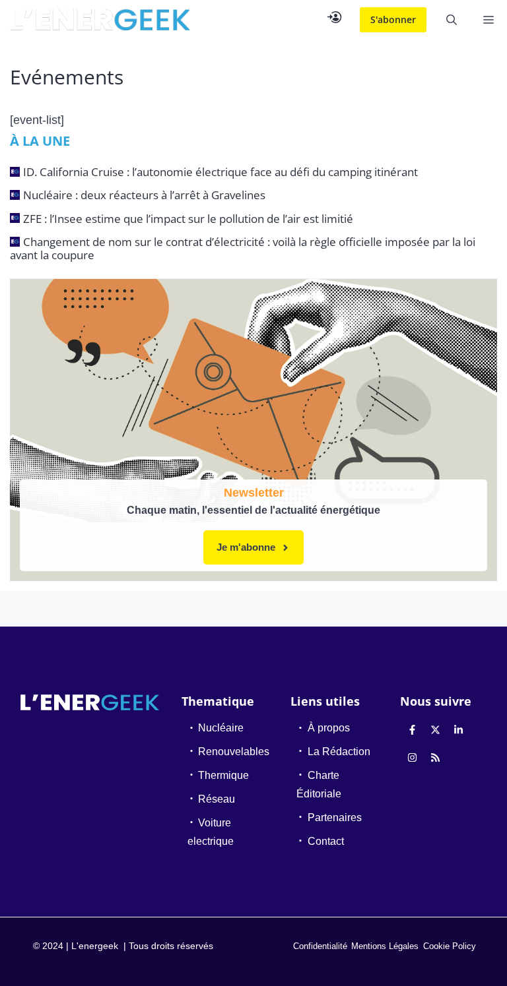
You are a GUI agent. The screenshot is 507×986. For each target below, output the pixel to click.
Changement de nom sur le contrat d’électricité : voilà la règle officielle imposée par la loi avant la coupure (242, 248)
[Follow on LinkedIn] (459, 729)
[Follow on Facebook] (412, 729)
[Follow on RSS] (436, 757)
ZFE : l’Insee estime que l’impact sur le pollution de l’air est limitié (188, 218)
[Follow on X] (436, 729)
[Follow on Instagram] (412, 757)
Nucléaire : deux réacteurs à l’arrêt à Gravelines (144, 194)
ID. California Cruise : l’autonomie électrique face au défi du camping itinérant (220, 171)
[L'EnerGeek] (100, 20)
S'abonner (393, 19)
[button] (451, 20)
